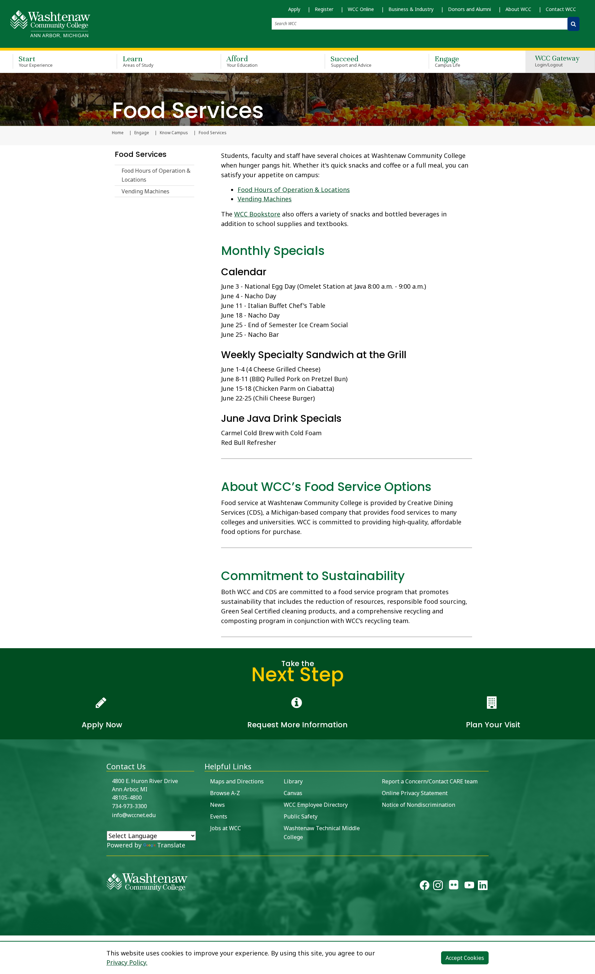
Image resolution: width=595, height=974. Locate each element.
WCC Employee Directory (316, 805)
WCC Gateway (557, 61)
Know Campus (174, 133)
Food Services (141, 154)
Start (36, 61)
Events (218, 816)
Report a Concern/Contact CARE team (430, 781)
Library (293, 781)
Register (324, 9)
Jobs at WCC (225, 828)
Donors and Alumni (469, 9)
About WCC (518, 9)
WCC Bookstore (257, 214)
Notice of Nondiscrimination (418, 805)
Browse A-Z (225, 793)
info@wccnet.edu (134, 815)
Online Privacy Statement (415, 793)
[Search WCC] (573, 24)
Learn (138, 61)
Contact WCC (561, 9)
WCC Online (361, 9)
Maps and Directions (237, 781)
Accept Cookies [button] (465, 958)
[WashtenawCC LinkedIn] (483, 886)
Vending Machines (145, 191)
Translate (171, 845)
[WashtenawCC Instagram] (438, 886)
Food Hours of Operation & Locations (156, 175)
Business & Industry (411, 9)
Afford (242, 61)
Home (118, 133)
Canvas (293, 793)
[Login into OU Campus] (4, 929)
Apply (294, 9)
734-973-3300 (129, 806)
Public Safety (300, 816)
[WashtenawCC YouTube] (469, 886)
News (217, 805)
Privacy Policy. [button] (126, 962)
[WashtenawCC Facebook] (424, 886)
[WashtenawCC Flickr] (453, 886)
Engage (447, 61)
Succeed (351, 61)
